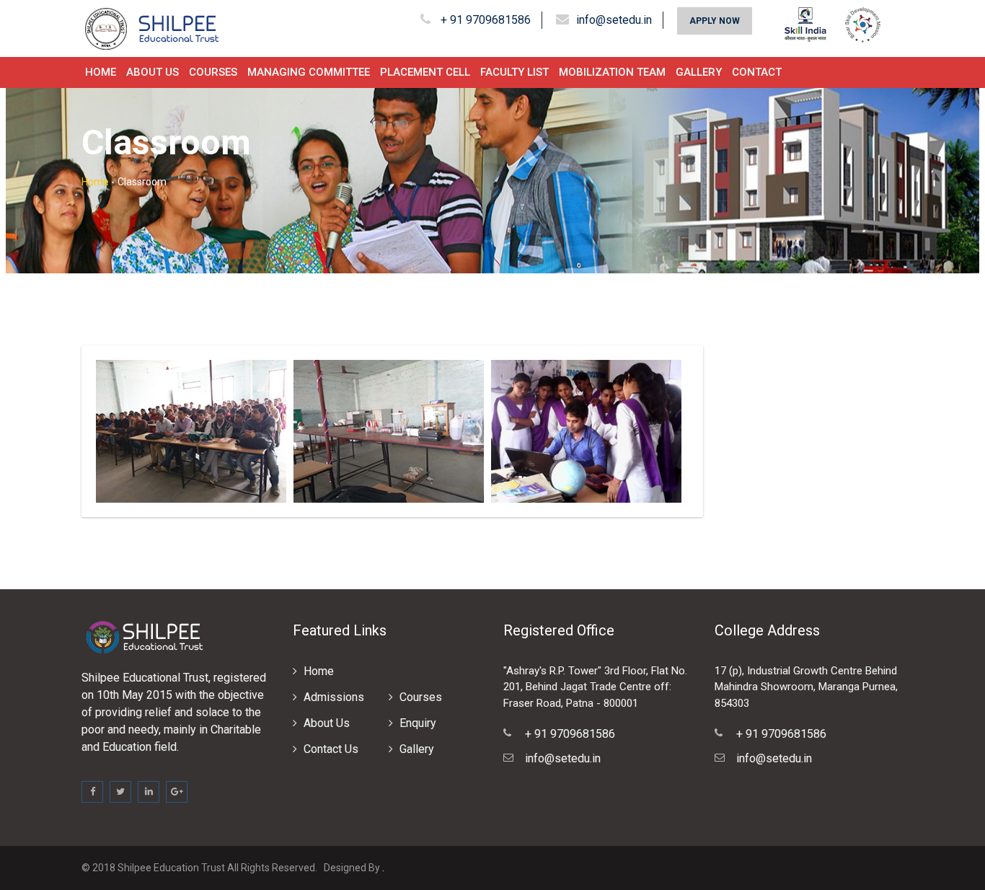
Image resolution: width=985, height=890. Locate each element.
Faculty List (514, 72)
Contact (757, 72)
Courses (213, 72)
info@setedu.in (614, 20)
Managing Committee (308, 72)
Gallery (699, 72)
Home (100, 72)
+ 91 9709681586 (484, 20)
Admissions (334, 697)
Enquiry (417, 723)
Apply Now (714, 21)
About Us (152, 72)
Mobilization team (612, 72)
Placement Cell (425, 72)
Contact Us (331, 749)
